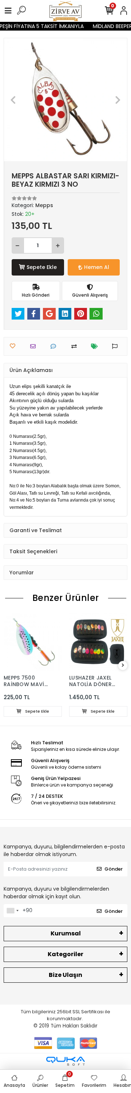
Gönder (113, 869)
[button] (13, 99)
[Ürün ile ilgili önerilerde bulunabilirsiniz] (116, 346)
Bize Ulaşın (65, 975)
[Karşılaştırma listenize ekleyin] (76, 346)
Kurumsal (66, 933)
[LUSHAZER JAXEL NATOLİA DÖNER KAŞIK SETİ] (98, 642)
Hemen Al (96, 267)
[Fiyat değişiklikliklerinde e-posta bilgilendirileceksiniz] (96, 346)
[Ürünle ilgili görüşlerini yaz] (55, 346)
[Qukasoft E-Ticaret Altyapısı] (65, 1061)
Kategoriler (65, 954)
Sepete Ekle (42, 267)
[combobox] (12, 910)
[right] (123, 665)
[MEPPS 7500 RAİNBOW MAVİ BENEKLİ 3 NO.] (33, 642)
